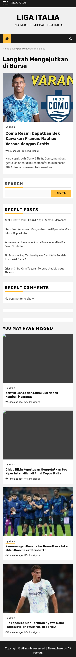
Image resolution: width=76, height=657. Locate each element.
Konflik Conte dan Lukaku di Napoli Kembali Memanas (35, 220)
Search (14, 183)
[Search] (70, 38)
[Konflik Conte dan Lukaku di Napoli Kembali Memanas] (38, 358)
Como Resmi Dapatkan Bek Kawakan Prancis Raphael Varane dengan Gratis (33, 138)
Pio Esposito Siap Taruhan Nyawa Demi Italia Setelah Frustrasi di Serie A (35, 625)
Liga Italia (10, 127)
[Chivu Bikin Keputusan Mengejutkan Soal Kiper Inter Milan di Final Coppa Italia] (38, 435)
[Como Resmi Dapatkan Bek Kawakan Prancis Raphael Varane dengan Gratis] (38, 97)
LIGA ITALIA (38, 17)
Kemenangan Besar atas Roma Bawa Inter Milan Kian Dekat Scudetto (37, 548)
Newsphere (55, 648)
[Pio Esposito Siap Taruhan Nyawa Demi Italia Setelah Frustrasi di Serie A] (38, 588)
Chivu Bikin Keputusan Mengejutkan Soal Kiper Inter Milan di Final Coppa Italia (37, 471)
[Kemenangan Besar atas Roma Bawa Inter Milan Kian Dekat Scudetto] (38, 511)
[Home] (7, 38)
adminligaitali (32, 151)
